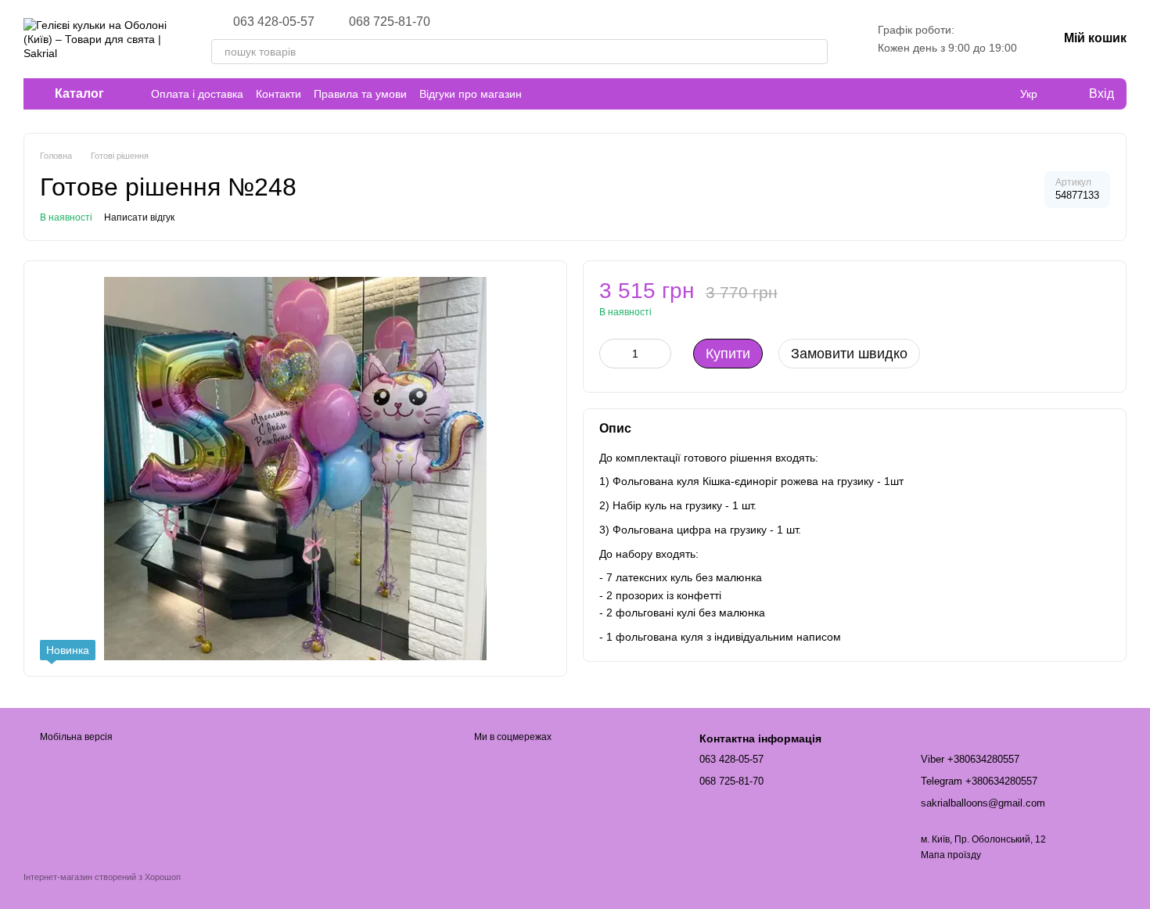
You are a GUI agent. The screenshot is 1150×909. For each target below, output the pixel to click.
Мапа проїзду (951, 855)
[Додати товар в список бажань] (1102, 298)
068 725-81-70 (389, 22)
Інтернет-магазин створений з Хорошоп (102, 877)
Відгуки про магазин (470, 94)
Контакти (278, 94)
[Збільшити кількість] (659, 354)
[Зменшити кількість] (611, 354)
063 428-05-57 (273, 22)
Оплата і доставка (197, 94)
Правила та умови (360, 94)
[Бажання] (996, 94)
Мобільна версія (75, 736)
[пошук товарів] (815, 51)
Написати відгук (139, 217)
